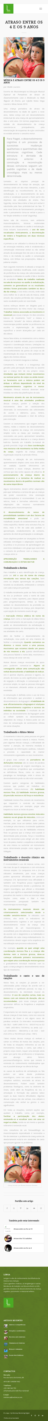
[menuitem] (40, 9)
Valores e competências (17, 1325)
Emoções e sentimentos (17, 1331)
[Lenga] (20, 9)
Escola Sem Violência (16, 1355)
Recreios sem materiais (17, 1337)
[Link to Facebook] (31, 1415)
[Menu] (40, 9)
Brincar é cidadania (15, 1349)
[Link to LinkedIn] (42, 1415)
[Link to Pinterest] (39, 1415)
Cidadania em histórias (17, 1343)
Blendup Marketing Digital (21, 1413)
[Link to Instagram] (35, 1415)
